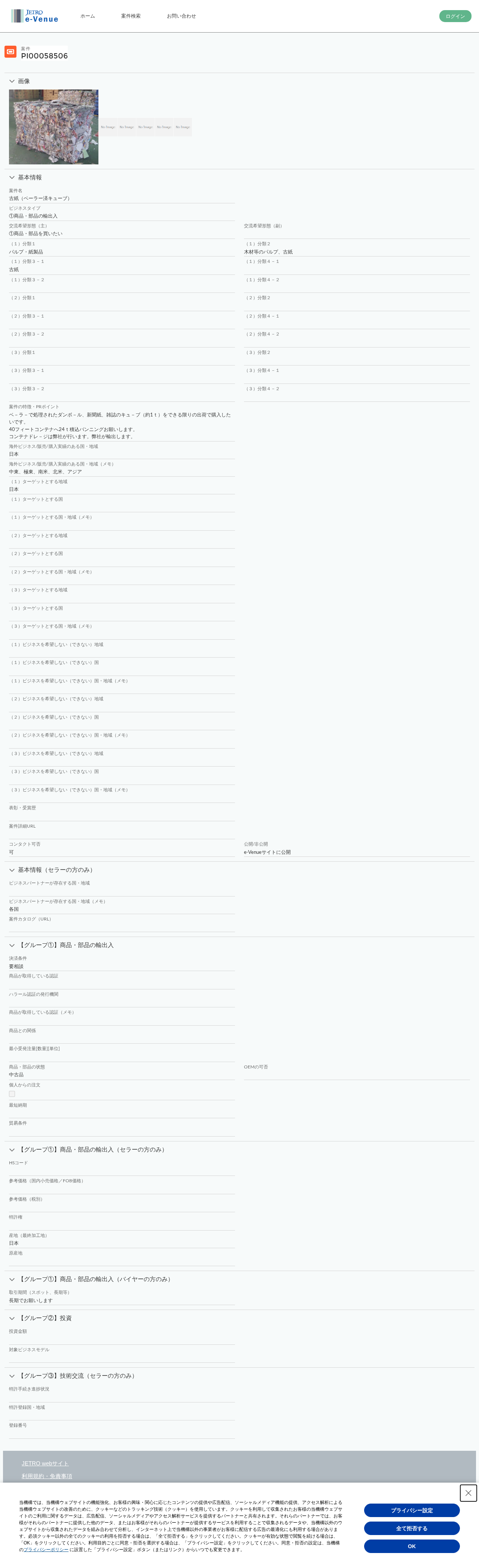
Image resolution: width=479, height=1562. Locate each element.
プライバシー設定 (412, 1510)
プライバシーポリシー (46, 1549)
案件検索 (131, 16)
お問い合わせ (181, 16)
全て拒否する (412, 1528)
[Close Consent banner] (468, 1493)
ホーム (87, 16)
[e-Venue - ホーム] (35, 16)
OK (412, 1546)
